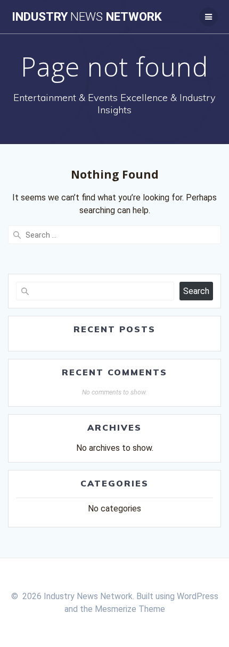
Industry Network (87, 16)
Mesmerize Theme (130, 609)
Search (196, 291)
